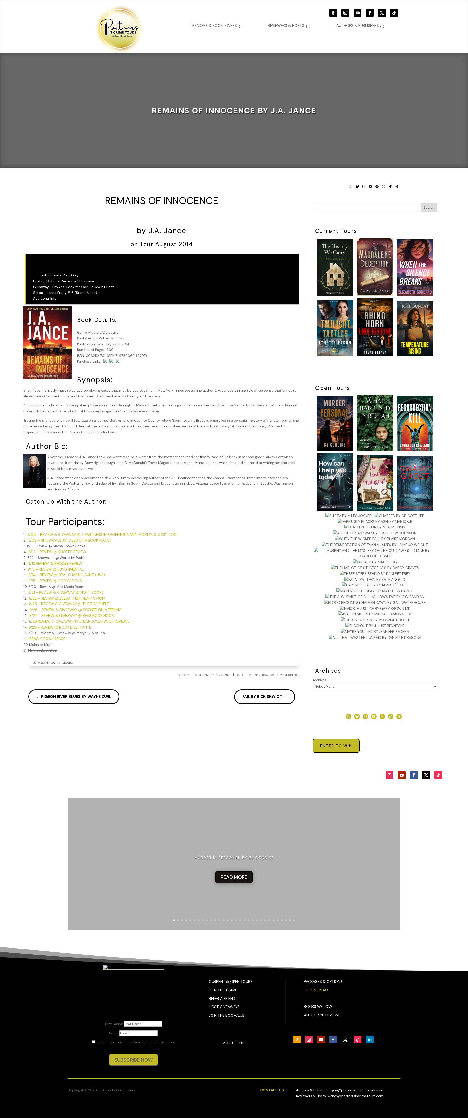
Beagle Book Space (47, 638)
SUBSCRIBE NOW (133, 1060)
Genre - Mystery (204, 675)
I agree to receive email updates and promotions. (136, 1042)
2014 (54, 663)
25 (273, 920)
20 (253, 920)
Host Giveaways (224, 1007)
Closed (67, 663)
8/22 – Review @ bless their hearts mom (67, 598)
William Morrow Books (262, 675)
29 (290, 920)
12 (219, 920)
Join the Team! (222, 990)
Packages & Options (323, 981)
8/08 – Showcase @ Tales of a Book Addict (70, 540)
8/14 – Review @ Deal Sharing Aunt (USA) (67, 575)
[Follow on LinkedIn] (370, 1039)
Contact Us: (272, 1090)
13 (223, 920)
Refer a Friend (222, 998)
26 (277, 920)
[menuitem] (360, 25)
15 (232, 920)
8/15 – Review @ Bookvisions (55, 580)
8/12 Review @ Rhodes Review (55, 563)
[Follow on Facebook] (370, 13)
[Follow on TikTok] (394, 13)
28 (286, 920)
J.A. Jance (225, 675)
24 (269, 920)
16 (236, 920)
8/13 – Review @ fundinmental (56, 569)
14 (228, 920)
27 (282, 920)
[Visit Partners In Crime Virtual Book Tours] (161, 219)
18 (244, 920)
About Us (234, 1043)
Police (240, 675)
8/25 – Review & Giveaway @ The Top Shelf (69, 603)
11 (215, 920)
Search (429, 207)
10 (211, 920)
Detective (184, 675)
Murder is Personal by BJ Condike (234, 857)
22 (261, 920)
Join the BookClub (226, 1015)
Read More (234, 877)
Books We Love (318, 1006)
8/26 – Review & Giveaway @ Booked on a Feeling (76, 609)
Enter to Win (336, 745)
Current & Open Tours (231, 981)
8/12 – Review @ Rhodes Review (57, 551)
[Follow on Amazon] (333, 13)
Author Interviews (322, 1015)
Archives (319, 680)
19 (248, 920)
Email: (114, 1033)
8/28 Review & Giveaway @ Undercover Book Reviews (79, 621)
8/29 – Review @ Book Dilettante (60, 627)
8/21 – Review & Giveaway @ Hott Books (66, 592)
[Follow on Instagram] (345, 13)
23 (265, 920)
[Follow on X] (382, 13)
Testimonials (316, 990)
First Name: (114, 1024)
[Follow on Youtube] (357, 13)
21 (257, 920)
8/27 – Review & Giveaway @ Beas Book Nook (71, 615)
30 (294, 920)
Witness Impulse (289, 675)
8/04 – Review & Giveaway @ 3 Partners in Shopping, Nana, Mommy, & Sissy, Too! (102, 534)
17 (240, 920)
